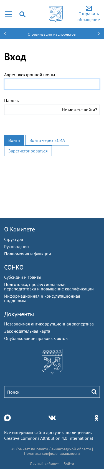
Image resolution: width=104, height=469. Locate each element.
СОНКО (14, 267)
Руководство (16, 246)
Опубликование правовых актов (36, 338)
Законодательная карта (27, 331)
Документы (19, 314)
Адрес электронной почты (29, 74)
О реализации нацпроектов (52, 34)
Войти (14, 140)
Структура (13, 239)
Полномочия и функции (27, 253)
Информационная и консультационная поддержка (42, 298)
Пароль (11, 100)
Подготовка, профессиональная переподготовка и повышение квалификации (49, 287)
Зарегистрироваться (28, 151)
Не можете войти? (79, 109)
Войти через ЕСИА (47, 140)
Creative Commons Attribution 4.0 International (48, 438)
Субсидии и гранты (22, 277)
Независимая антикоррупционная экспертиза (49, 324)
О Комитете (19, 229)
